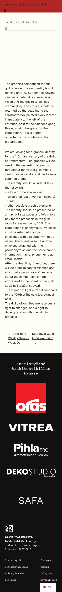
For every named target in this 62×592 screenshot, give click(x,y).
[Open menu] (5, 10)
